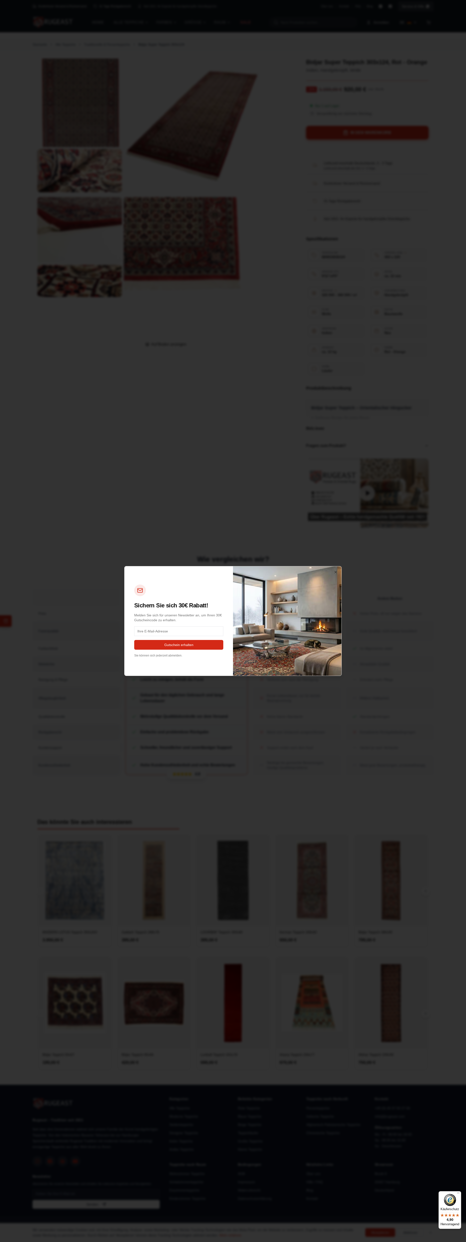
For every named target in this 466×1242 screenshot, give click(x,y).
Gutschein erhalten (178, 645)
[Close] (336, 572)
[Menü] (458, 1194)
